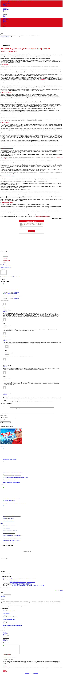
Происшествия (6, 9)
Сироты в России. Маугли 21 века (5, 267)
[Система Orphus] (59, 590)
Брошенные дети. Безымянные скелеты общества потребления (10, 276)
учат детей (43, 79)
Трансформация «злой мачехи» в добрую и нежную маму (12, 516)
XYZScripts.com (36, 673)
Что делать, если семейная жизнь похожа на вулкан (11, 289)
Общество (5, 8)
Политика (5, 11)
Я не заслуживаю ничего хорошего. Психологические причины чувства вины (28, 585)
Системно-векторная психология (43, 216)
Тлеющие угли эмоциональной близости (9, 533)
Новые (1, 523)
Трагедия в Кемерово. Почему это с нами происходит (11, 482)
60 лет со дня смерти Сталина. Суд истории (9, 459)
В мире (4, 10)
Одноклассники (6, 260)
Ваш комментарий (5, 413)
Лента (4, 16)
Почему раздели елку (6, 528)
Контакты (5, 671)
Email (2, 417)
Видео (4, 4)
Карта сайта (3, 596)
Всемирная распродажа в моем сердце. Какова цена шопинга (12, 625)
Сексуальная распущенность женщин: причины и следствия (23, 578)
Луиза (4, 307)
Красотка (5, 578)
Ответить (5, 311)
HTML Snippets (27, 673)
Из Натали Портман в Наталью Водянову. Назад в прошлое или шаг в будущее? (15, 477)
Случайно (2, 484)
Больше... (5, 665)
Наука (4, 15)
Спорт (4, 6)
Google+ (4, 262)
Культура (5, 14)
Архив (1, 595)
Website (2, 419)
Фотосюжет (5, 5)
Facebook (5, 258)
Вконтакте (5, 256)
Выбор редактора (6, 3)
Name (2, 415)
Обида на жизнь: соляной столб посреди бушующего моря (22, 582)
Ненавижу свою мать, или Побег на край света (21, 583)
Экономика (5, 12)
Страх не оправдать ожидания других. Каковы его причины (12, 295)
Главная (2, 36)
